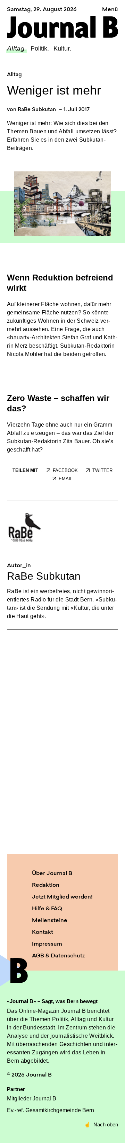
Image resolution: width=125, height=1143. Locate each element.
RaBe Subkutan (37, 110)
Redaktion (45, 885)
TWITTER (102, 470)
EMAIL (66, 478)
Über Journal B (52, 873)
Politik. (40, 48)
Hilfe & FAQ (47, 909)
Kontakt (42, 932)
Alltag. (16, 49)
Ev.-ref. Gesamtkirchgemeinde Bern (50, 1110)
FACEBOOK (65, 470)
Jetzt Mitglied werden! (62, 897)
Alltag (14, 75)
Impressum (47, 944)
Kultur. (62, 48)
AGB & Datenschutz (58, 956)
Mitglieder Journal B (31, 1098)
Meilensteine (49, 920)
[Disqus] (62, 740)
